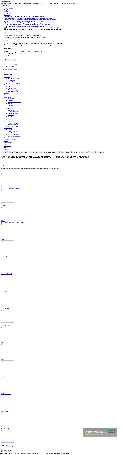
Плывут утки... (5, 427)
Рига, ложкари (5, 444)
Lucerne (3, 238)
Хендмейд (31, 152)
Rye (2, 341)
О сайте (13, 452)
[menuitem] (15, 65)
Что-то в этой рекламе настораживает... (13, 221)
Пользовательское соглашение (28, 453)
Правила (16, 453)
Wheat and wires (5, 307)
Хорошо (111, 431)
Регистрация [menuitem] (11, 66)
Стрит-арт (75, 152)
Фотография (47, 152)
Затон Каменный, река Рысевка (10, 187)
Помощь (3, 452)
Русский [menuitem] (6, 65)
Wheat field (4, 290)
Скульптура (55, 152)
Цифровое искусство (21, 152)
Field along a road (6, 393)
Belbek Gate (4, 410)
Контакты (19, 452)
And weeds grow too (7, 255)
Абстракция (39, 152)
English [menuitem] (12, 65)
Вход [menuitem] (5, 66)
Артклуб (9, 93)
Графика (11, 152)
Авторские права (63, 453)
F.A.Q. (8, 452)
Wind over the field (6, 273)
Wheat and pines (5, 324)
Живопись (4, 152)
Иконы (62, 152)
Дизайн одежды (83, 152)
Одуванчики (4, 204)
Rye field (3, 358)
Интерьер (92, 152)
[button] (9, 8)
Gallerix (8, 447)
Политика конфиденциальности (48, 453)
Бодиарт (68, 152)
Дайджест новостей (10, 60)
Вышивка (99, 152)
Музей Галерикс (9, 73)
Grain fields (4, 375)
